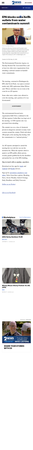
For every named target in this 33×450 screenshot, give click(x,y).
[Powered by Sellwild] (28, 319)
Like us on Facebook (8, 192)
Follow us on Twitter (8, 184)
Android (4, 168)
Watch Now (28, 2)
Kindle (13, 168)
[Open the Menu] (3, 2)
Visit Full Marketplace (25, 217)
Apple (21, 166)
